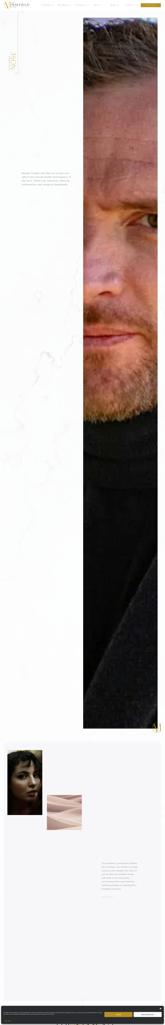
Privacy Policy (7, 1020)
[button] (160, 1008)
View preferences (147, 1014)
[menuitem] (47, 5)
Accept (118, 1014)
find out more (106, 897)
